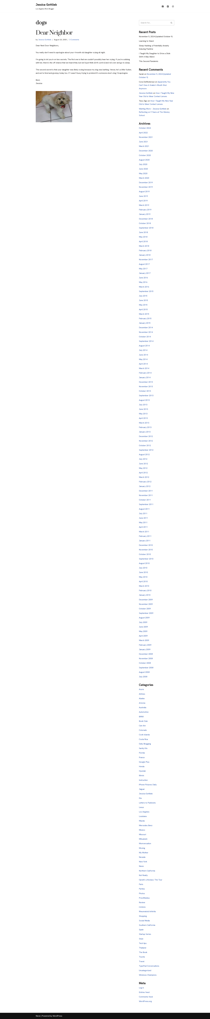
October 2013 (145, 391)
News (141, 866)
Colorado (143, 730)
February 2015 (145, 318)
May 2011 (143, 522)
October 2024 (145, 128)
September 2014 (146, 341)
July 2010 (143, 568)
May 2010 (143, 577)
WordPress (57, 1016)
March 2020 (144, 178)
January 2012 (144, 486)
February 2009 (145, 645)
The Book (143, 952)
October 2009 (145, 608)
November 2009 (146, 604)
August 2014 (144, 345)
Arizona (142, 703)
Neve (38, 1016)
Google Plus (144, 762)
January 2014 (144, 377)
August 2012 (144, 454)
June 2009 (143, 627)
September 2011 (146, 504)
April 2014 (143, 364)
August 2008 (144, 672)
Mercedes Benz (145, 825)
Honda (141, 766)
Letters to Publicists (147, 802)
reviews (142, 907)
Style (141, 938)
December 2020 (146, 150)
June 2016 (143, 277)
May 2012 (143, 468)
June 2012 (143, 463)
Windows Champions (148, 975)
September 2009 (146, 613)
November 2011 (146, 495)
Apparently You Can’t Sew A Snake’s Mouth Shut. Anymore (154, 85)
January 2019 (144, 214)
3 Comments (74, 40)
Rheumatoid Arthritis (147, 911)
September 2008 (146, 667)
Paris (141, 884)
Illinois (141, 775)
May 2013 (143, 413)
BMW (141, 716)
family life (143, 748)
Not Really (143, 875)
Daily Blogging (145, 743)
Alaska (141, 698)
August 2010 (144, 563)
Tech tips (143, 943)
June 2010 (143, 572)
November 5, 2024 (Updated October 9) (156, 36)
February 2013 (145, 427)
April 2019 (143, 200)
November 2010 (146, 549)
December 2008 (146, 654)
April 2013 (143, 418)
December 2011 (146, 491)
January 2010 (144, 595)
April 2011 (143, 527)
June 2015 (143, 300)
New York (143, 861)
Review (142, 902)
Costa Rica (143, 739)
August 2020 (144, 160)
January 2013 (144, 432)
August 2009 (144, 617)
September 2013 (146, 395)
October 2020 (145, 155)
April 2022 (143, 132)
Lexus (141, 807)
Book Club (143, 721)
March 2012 (144, 477)
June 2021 (143, 141)
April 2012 (143, 472)
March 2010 (144, 586)
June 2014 (143, 355)
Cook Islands (144, 734)
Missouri (142, 834)
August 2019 (144, 191)
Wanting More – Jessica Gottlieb (152, 108)
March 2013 (144, 423)
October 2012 (145, 445)
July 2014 (143, 350)
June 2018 (143, 232)
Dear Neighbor (54, 33)
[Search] (171, 22)
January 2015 (144, 323)
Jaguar (142, 789)
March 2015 (144, 314)
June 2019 (143, 196)
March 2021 (144, 146)
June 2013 (143, 409)
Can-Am (142, 725)
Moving (142, 848)
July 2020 (143, 164)
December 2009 (146, 599)
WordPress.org (145, 1001)
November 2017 (146, 259)
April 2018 (143, 241)
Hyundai (142, 771)
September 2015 (146, 291)
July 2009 (143, 622)
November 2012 (146, 441)
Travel (141, 961)
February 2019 (145, 209)
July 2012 (143, 459)
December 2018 (146, 219)
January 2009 (144, 649)
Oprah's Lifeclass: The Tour (150, 879)
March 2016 (144, 287)
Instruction (143, 780)
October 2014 (145, 336)
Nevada (142, 857)
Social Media (144, 920)
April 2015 (143, 309)
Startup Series (145, 934)
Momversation (145, 843)
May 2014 (143, 359)
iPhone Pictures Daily (148, 784)
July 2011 (143, 513)
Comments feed (146, 996)
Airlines (142, 694)
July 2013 (143, 404)
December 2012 (146, 436)
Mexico (142, 830)
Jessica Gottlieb (44, 40)
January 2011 (144, 540)
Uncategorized (145, 970)
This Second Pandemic (148, 61)
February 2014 (145, 373)
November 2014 (146, 332)
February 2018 (145, 250)
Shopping (143, 916)
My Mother (143, 852)
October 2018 (145, 223)
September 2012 (146, 450)
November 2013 (146, 386)
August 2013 (144, 400)
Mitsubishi (143, 839)
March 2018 (144, 246)
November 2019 (146, 187)
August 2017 (144, 264)
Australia (142, 707)
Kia (140, 798)
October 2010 (145, 554)
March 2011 (144, 531)
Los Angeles (144, 811)
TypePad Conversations (149, 966)
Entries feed (144, 992)
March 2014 (144, 368)
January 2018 (144, 255)
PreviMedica (144, 898)
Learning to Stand (146, 41)
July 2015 (143, 296)
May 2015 (143, 305)
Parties (142, 889)
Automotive (144, 712)
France (142, 757)
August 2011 (144, 509)
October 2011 (145, 500)
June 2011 (143, 518)
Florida (142, 753)
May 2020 (143, 173)
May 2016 (143, 282)
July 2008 (143, 676)
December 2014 (146, 327)
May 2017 (143, 268)
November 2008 (146, 658)
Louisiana (143, 816)
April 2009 (143, 636)
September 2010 (146, 559)
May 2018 (143, 237)
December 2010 (146, 545)
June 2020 (143, 169)
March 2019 (144, 205)
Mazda (142, 821)
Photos (142, 893)
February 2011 (145, 536)
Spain (141, 929)
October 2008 (145, 663)
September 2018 (146, 228)
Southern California (147, 925)
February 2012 (145, 481)
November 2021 (146, 137)
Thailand (142, 947)
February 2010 (145, 590)
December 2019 (146, 182)
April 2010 (143, 581)
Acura (141, 689)
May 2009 (143, 631)
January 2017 (144, 273)
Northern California (147, 870)
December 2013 (146, 382)
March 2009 (144, 640)
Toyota (142, 957)
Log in (141, 987)
